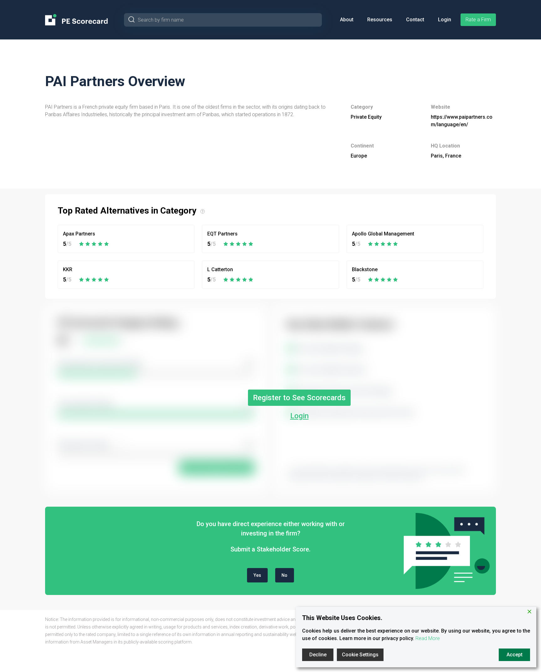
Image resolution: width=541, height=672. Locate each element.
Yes (257, 575)
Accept (515, 655)
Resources (379, 20)
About (346, 20)
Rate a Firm (478, 20)
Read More (427, 638)
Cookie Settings (360, 655)
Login (444, 20)
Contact (415, 20)
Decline (318, 655)
